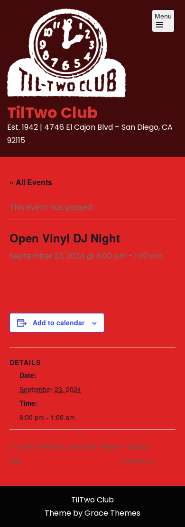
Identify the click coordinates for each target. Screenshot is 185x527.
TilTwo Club (52, 112)
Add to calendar (58, 322)
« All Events (30, 182)
